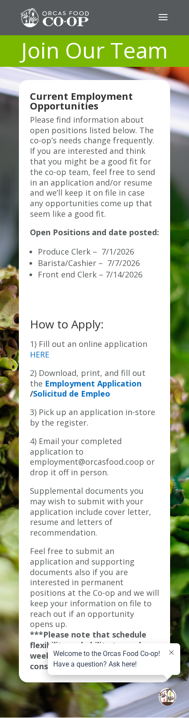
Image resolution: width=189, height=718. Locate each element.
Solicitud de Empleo (71, 393)
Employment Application (93, 383)
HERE (39, 354)
